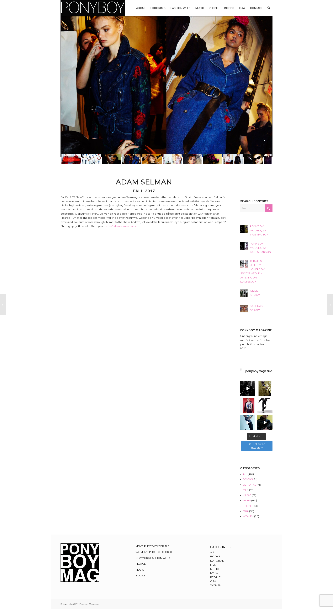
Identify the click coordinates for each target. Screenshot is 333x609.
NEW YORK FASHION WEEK (152, 557)
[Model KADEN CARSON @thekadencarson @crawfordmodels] (248, 422)
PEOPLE (248, 505)
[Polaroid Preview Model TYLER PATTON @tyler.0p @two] (248, 405)
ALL (245, 474)
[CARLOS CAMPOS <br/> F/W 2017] (330, 304)
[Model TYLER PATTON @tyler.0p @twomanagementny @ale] (248, 388)
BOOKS (248, 479)
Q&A (246, 511)
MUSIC (247, 495)
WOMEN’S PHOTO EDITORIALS (154, 551)
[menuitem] (141, 8)
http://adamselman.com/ (120, 226)
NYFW (247, 500)
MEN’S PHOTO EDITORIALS (152, 546)
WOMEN (248, 516)
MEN (246, 489)
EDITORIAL (249, 484)
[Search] (268, 8)
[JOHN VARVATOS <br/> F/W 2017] (3, 304)
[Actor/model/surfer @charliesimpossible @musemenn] (264, 405)
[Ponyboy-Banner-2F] (93, 8)
